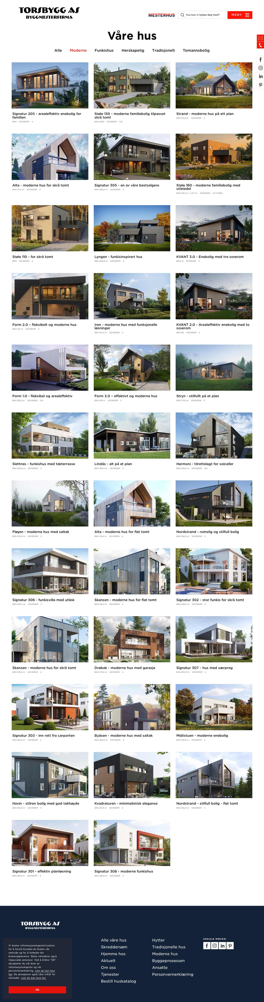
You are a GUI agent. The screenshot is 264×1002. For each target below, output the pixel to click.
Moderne (78, 50)
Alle (58, 50)
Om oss (108, 967)
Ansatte (160, 967)
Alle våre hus (113, 940)
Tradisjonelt (163, 50)
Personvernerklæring (172, 974)
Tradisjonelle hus (169, 947)
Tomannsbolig (196, 50)
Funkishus (104, 50)
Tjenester (110, 974)
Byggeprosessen (168, 960)
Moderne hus (165, 954)
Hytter (158, 940)
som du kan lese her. (34, 978)
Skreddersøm (114, 947)
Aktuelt (108, 960)
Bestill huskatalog (118, 981)
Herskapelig (133, 50)
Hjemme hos (113, 954)
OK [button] (37, 989)
